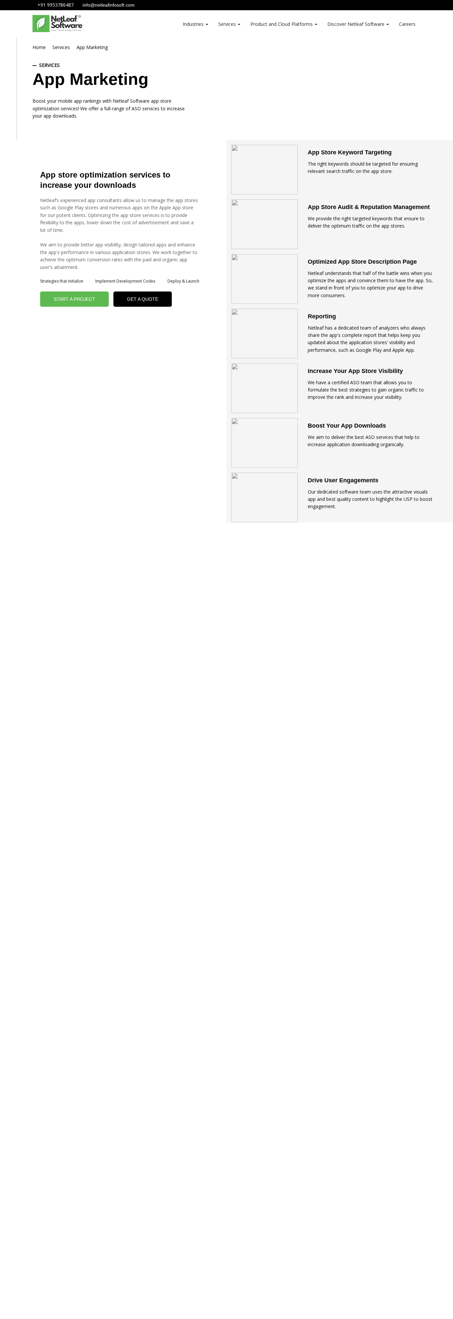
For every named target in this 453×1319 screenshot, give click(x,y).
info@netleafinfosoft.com (108, 5)
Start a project (74, 299)
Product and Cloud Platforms (282, 24)
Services (227, 24)
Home (39, 47)
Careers (407, 24)
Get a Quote (142, 299)
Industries (194, 24)
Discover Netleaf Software (356, 24)
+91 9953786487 (55, 5)
